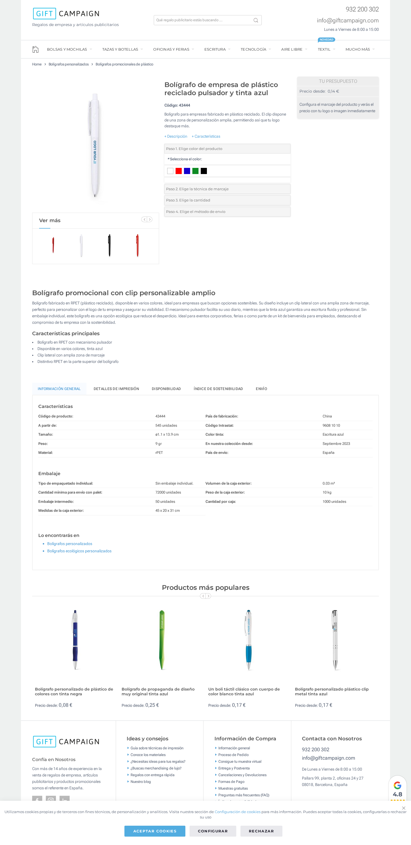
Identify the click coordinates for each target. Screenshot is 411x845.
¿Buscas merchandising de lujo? (156, 768)
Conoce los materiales (148, 755)
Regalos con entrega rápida (152, 775)
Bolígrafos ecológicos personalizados (79, 551)
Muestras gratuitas (233, 788)
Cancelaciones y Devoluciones (242, 775)
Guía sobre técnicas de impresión (157, 748)
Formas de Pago (231, 782)
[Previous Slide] (144, 219)
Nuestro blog (141, 782)
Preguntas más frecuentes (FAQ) (243, 795)
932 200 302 (362, 9)
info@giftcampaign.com (348, 20)
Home (37, 64)
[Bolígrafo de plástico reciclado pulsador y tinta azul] (95, 145)
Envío (261, 389)
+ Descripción (175, 136)
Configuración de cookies (238, 811)
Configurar (213, 831)
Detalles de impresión (116, 389)
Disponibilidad (166, 389)
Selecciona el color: (184, 159)
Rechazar (261, 831)
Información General (59, 389)
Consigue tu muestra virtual (239, 761)
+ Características (206, 136)
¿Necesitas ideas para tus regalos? (158, 761)
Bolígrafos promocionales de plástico (124, 64)
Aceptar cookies (154, 831)
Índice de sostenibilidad (218, 389)
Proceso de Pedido (233, 755)
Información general (234, 748)
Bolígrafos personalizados (69, 64)
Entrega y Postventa (234, 768)
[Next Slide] (149, 219)
